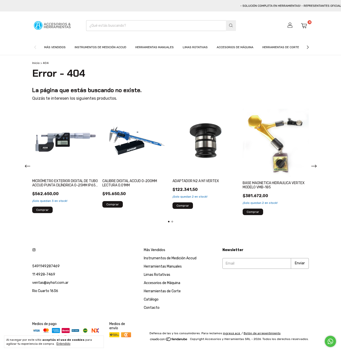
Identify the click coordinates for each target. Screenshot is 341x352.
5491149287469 (46, 266)
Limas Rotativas (195, 47)
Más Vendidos (55, 47)
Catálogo (151, 299)
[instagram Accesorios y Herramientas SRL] (34, 250)
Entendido (63, 344)
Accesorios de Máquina (235, 47)
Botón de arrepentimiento (262, 333)
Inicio (36, 63)
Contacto (152, 308)
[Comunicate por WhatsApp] (330, 341)
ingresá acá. (232, 333)
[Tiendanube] (169, 340)
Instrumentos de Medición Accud (100, 47)
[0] (304, 25)
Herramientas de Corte (280, 47)
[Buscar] (231, 25)
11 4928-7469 (43, 274)
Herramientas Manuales (154, 47)
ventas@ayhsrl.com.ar (50, 283)
